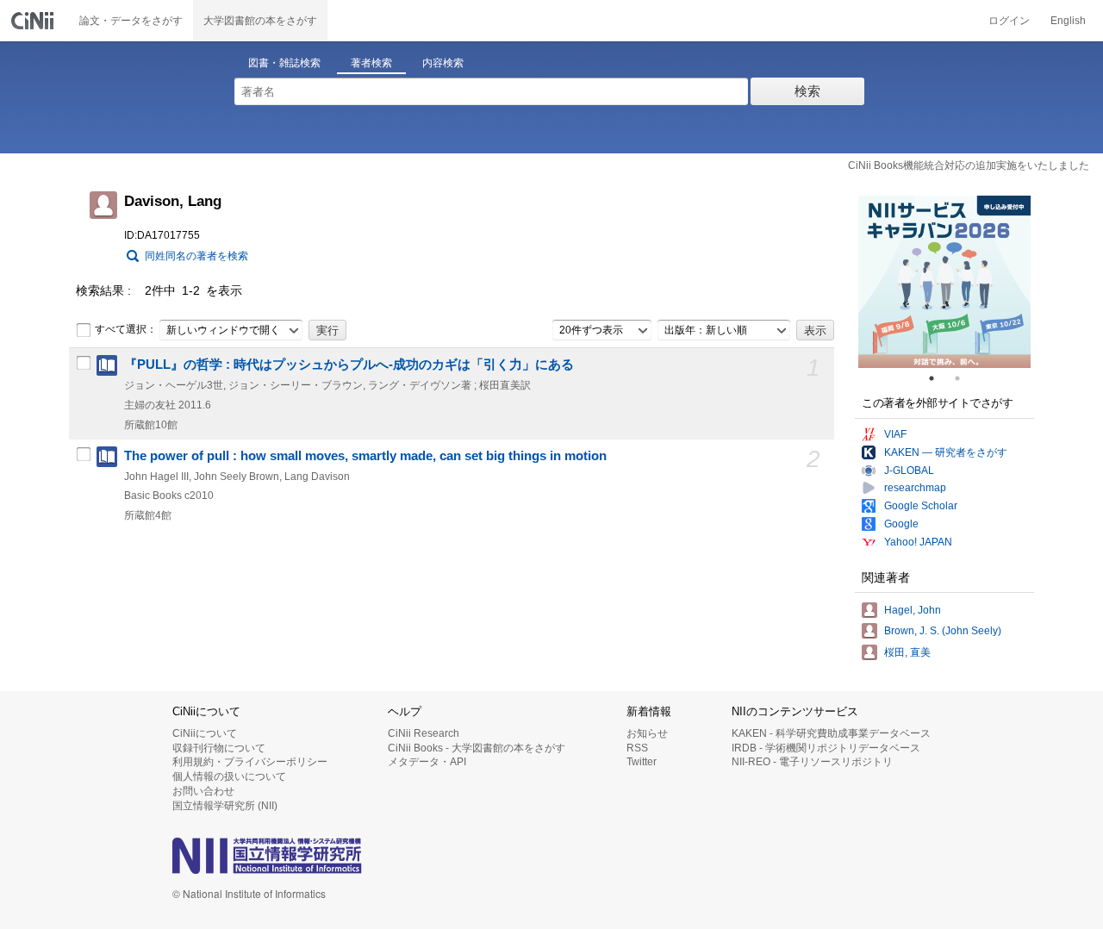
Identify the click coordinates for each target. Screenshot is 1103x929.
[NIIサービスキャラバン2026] (944, 282)
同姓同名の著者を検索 (196, 256)
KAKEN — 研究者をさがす (945, 452)
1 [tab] (938, 378)
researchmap (915, 488)
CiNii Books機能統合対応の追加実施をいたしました (968, 165)
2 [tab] (964, 378)
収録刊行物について (218, 748)
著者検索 (371, 63)
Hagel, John (912, 610)
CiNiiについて (204, 733)
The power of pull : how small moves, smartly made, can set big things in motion (365, 456)
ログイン (1009, 21)
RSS (637, 748)
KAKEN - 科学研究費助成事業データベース (831, 733)
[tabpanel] (944, 282)
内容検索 (443, 63)
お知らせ (647, 733)
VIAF (895, 434)
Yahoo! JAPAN (918, 542)
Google (901, 524)
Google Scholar (920, 506)
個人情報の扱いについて (229, 776)
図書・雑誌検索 (284, 63)
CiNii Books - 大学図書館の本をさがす (476, 748)
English (1068, 21)
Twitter (641, 762)
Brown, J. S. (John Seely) (942, 631)
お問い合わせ (203, 791)
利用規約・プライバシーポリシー (249, 762)
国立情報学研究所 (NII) (224, 806)
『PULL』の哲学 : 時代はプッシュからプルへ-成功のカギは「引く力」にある (349, 364)
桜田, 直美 (907, 652)
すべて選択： (126, 329)
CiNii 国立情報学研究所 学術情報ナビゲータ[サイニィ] (34, 20)
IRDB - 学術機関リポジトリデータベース (826, 748)
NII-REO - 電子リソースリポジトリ (812, 762)
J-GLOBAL (909, 470)
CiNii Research (423, 733)
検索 (807, 91)
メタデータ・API (427, 762)
